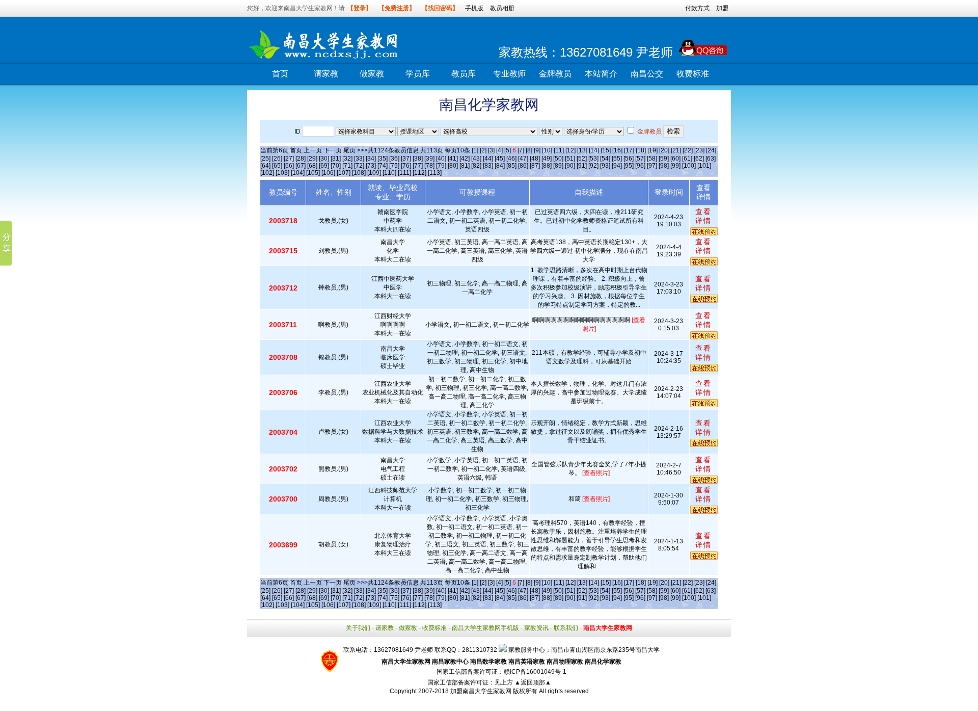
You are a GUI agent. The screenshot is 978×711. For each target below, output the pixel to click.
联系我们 (566, 627)
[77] (418, 165)
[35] (382, 158)
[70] (336, 165)
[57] (640, 158)
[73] (371, 165)
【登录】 (359, 8)
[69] (324, 165)
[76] (406, 165)
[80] (453, 165)
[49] (546, 158)
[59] (664, 158)
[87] (535, 165)
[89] (558, 165)
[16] (617, 150)
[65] (277, 165)
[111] (404, 172)
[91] (582, 165)
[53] (593, 158)
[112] (419, 172)
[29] (312, 158)
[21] (676, 150)
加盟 (722, 8)
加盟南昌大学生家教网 (480, 691)
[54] (605, 158)
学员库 (417, 73)
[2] (483, 150)
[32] (347, 158)
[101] (704, 165)
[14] (594, 150)
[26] (277, 158)
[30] (324, 158)
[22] (688, 150)
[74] (382, 165)
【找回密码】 (440, 8)
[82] (476, 165)
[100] (689, 165)
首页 (280, 73)
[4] (499, 150)
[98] (664, 165)
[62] (699, 158)
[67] (300, 165)
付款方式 (697, 8)
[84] (500, 165)
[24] (711, 150)
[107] (343, 172)
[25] (265, 158)
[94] (617, 165)
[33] (359, 158)
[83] (488, 165)
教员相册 (502, 8)
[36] (394, 158)
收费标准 (692, 73)
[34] (371, 158)
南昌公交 (647, 73)
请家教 (326, 73)
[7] (521, 150)
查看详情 (703, 216)
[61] (687, 158)
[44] (488, 158)
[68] (312, 165)
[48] (535, 158)
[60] (675, 158)
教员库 (463, 73)
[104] (298, 172)
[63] (710, 158)
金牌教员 (555, 73)
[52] (582, 158)
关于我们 (358, 627)
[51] (570, 158)
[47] (523, 158)
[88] (546, 165)
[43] (476, 158)
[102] (267, 172)
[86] (523, 165)
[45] (500, 158)
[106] (328, 172)
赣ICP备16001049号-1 (535, 671)
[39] (429, 158)
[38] (418, 158)
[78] (429, 165)
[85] (511, 165)
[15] (606, 150)
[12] (570, 150)
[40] (441, 158)
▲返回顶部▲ (532, 682)
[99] (675, 165)
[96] (640, 165)
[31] (336, 158)
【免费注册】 (396, 8)
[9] (537, 150)
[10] (547, 150)
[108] (359, 172)
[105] (313, 172)
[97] (652, 165)
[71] (347, 165)
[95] (628, 165)
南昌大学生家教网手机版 (485, 627)
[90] (570, 165)
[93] (605, 165)
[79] (441, 165)
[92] (593, 165)
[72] (359, 165)
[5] (507, 150)
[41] (453, 158)
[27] (289, 158)
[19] (652, 150)
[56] (628, 158)
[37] (406, 158)
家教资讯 (536, 627)
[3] (491, 150)
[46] (511, 158)
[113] (435, 172)
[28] (300, 158)
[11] (559, 150)
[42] (464, 158)
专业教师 (509, 73)
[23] (699, 150)
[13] (582, 150)
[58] (652, 158)
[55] (617, 158)
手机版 (474, 8)
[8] (529, 150)
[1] (475, 150)
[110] (389, 172)
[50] (558, 158)
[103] (282, 172)
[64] (265, 165)
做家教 (372, 73)
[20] (664, 150)
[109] (374, 172)
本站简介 (601, 73)
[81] (464, 165)
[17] (629, 150)
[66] (289, 165)
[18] (641, 150)
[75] (394, 165)
